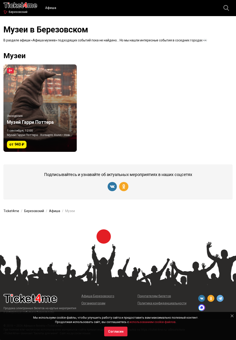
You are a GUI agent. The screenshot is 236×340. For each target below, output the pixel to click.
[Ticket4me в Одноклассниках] (123, 186)
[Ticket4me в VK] (112, 186)
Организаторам (93, 303)
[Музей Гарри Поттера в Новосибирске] (40, 108)
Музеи (14, 55)
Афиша (50, 8)
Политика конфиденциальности (162, 303)
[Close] (232, 315)
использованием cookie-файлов (153, 322)
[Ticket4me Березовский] (20, 4)
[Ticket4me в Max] (201, 307)
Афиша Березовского (97, 296)
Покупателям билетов (154, 296)
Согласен (116, 331)
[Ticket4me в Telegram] (220, 298)
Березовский (18, 12)
